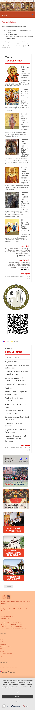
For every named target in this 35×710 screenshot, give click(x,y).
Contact (2, 651)
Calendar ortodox (13, 60)
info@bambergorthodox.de (14, 624)
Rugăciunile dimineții (12, 358)
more (17, 701)
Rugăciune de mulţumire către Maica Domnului (15, 430)
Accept (17, 696)
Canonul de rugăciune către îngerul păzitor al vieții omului (15, 379)
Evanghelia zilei (24, 260)
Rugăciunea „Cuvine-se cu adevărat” (14, 424)
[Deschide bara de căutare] (32, 15)
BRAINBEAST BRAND (19, 628)
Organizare (3, 644)
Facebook (8, 586)
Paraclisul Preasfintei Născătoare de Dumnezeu (17, 366)
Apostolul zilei (25, 246)
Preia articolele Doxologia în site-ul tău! (17, 277)
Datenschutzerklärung (6, 653)
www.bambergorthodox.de (14, 626)
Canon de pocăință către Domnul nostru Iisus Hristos (16, 372)
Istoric (1, 642)
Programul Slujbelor (5, 646)
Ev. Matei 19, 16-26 (24, 270)
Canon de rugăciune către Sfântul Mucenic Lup (17, 418)
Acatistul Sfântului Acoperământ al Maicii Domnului (16, 393)
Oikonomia (3, 649)
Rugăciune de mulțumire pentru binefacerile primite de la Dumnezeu (16, 438)
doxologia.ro (25, 274)
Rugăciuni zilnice (13, 351)
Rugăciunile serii (11, 361)
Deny (17, 692)
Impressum (3, 656)
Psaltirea (8, 388)
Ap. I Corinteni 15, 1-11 (23, 256)
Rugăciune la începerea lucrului (16, 384)
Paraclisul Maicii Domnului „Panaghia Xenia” (14, 411)
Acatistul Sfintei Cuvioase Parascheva (14, 399)
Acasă (1, 639)
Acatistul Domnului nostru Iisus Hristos (16, 405)
